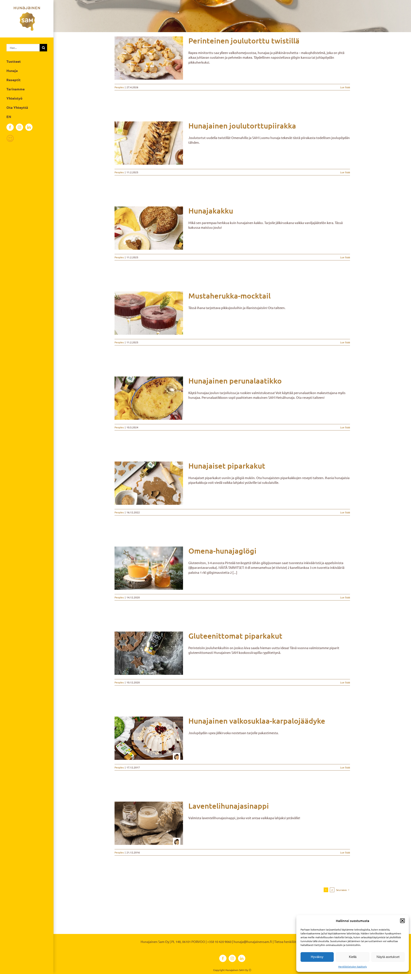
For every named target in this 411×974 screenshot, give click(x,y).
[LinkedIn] (29, 127)
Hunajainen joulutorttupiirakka (242, 125)
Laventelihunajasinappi (228, 805)
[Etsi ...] (23, 47)
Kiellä (352, 957)
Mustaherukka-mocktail (229, 295)
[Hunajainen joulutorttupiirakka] (149, 143)
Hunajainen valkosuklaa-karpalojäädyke (256, 720)
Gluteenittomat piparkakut (235, 635)
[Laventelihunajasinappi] (149, 823)
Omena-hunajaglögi (222, 550)
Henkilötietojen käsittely (352, 966)
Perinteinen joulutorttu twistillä (243, 40)
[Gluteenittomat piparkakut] (149, 653)
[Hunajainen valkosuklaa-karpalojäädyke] (149, 738)
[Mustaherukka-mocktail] (149, 313)
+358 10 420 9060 (219, 942)
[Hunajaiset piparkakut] (149, 483)
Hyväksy (317, 957)
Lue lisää (345, 87)
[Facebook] (10, 127)
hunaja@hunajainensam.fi (253, 942)
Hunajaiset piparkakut (226, 465)
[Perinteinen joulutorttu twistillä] (149, 58)
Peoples (119, 87)
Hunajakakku (210, 210)
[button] (402, 921)
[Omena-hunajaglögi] (149, 568)
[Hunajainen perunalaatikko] (149, 398)
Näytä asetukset (388, 957)
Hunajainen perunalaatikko (235, 380)
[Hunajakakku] (149, 228)
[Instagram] (19, 127)
